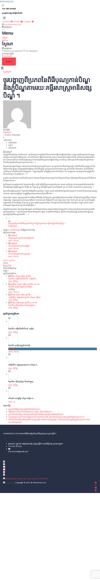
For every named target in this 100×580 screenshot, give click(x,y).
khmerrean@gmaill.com (18, 451)
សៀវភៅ (5, 37)
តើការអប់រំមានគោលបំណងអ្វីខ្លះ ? (19, 246)
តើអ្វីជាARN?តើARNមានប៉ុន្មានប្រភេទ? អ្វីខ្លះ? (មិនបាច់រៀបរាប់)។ (30, 411)
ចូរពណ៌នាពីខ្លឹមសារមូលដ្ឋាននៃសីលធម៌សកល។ (24, 409)
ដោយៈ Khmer (13, 240)
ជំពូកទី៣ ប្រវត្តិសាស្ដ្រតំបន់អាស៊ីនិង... (20, 286)
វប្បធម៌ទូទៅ (7, 71)
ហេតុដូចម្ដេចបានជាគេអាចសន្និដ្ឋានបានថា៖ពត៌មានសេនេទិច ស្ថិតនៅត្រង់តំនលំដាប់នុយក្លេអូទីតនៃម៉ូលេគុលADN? (46, 417)
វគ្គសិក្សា (5, 40)
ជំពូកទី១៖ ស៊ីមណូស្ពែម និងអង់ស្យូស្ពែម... (22, 305)
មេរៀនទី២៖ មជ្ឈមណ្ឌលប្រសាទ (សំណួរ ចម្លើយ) (24, 297)
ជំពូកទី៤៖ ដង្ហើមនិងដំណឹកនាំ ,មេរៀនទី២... (22, 278)
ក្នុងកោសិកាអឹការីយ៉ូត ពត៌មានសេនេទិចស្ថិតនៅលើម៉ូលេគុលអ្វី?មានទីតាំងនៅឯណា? (36, 414)
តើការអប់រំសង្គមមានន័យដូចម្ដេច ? (19, 254)
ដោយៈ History (13, 292)
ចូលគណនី (28, 576)
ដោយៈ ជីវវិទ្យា (13, 281)
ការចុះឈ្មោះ (20, 576)
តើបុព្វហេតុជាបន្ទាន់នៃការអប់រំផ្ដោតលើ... (21, 238)
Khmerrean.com (7, 1)
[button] (50, 17)
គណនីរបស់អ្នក (15, 230)
